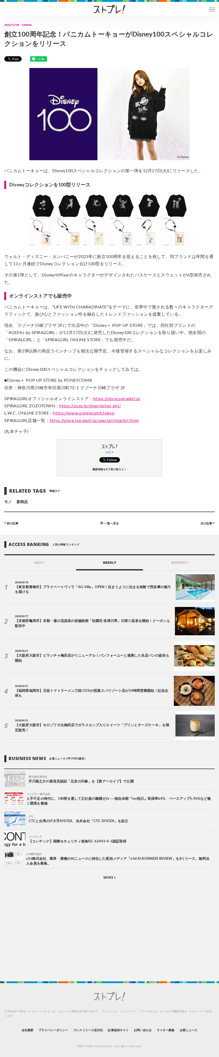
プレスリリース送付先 (88, 1030)
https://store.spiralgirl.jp (116, 399)
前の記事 (12, 523)
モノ (8, 502)
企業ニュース (188, 1030)
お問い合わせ (142, 1030)
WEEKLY (109, 562)
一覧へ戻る (111, 523)
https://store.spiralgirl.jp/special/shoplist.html (94, 421)
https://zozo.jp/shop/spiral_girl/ (90, 406)
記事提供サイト (118, 1030)
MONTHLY (179, 562)
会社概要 (27, 1030)
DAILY (39, 562)
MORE (108, 877)
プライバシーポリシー (53, 1030)
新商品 (22, 502)
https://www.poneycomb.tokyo (83, 413)
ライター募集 (165, 1030)
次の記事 (207, 523)
